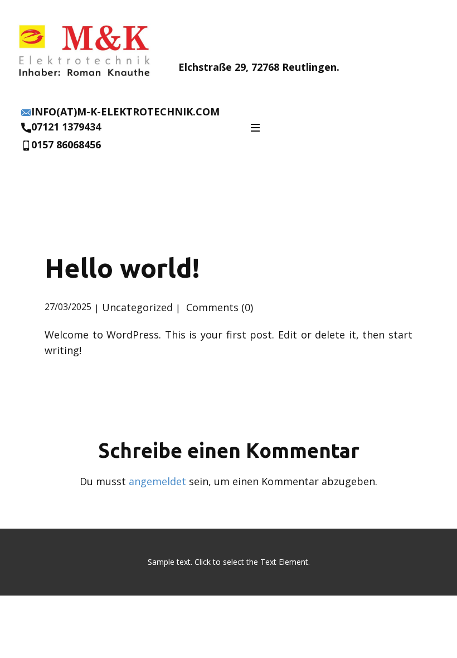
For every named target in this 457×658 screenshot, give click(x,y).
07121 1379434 (66, 126)
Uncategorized (137, 307)
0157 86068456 (66, 144)
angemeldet (157, 481)
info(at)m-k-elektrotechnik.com (125, 111)
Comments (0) (218, 307)
